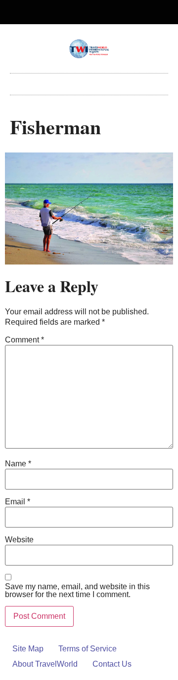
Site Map (28, 648)
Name (18, 464)
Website (19, 540)
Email (17, 502)
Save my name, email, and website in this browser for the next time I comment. (77, 591)
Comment (24, 340)
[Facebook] (81, 12)
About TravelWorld (45, 664)
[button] (89, 82)
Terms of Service (87, 648)
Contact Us (112, 664)
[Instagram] (97, 12)
